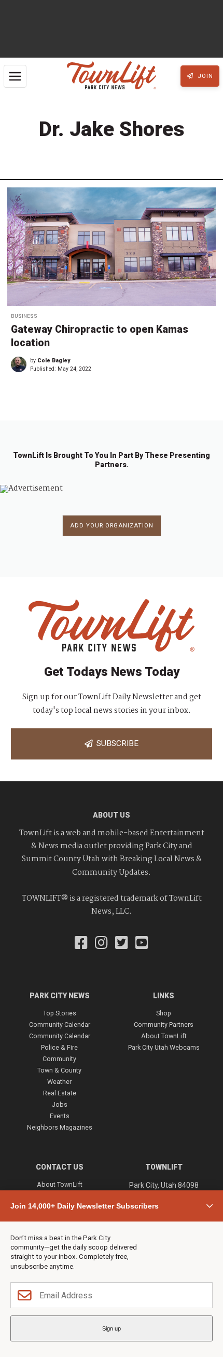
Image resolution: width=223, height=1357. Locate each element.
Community (59, 1059)
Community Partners (163, 1024)
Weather (59, 1081)
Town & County (59, 1070)
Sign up (111, 1328)
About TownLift (164, 1036)
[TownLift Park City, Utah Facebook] (81, 944)
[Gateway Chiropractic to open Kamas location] (111, 246)
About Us (111, 815)
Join (204, 76)
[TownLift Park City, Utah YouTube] (141, 944)
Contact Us (59, 1167)
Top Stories (59, 1013)
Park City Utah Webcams (164, 1047)
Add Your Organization (112, 525)
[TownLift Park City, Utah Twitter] (121, 944)
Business (24, 316)
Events (59, 1116)
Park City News (60, 996)
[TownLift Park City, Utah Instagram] (101, 944)
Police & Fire (59, 1047)
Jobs (59, 1104)
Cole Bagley (53, 360)
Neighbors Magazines (59, 1127)
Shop (163, 1013)
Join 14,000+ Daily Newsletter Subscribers (84, 1206)
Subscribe (115, 743)
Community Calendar (59, 1024)
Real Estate (59, 1093)
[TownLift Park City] (111, 76)
